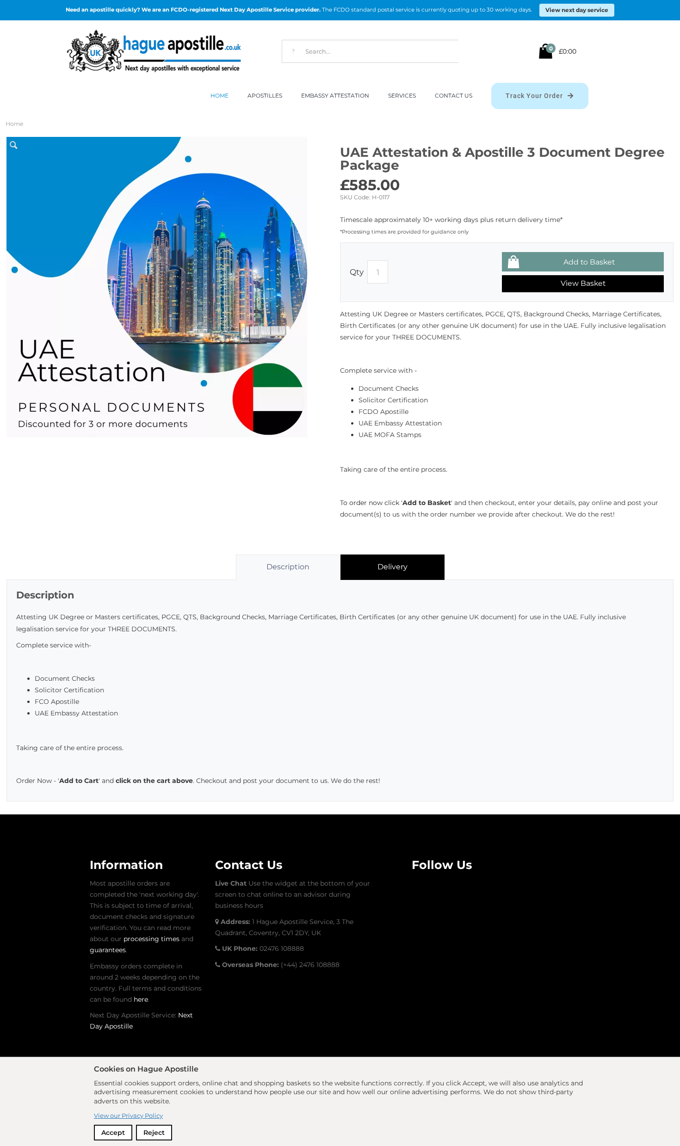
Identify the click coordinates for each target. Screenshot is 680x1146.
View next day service (576, 9)
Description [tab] (287, 566)
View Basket (583, 283)
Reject (154, 1132)
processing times (151, 939)
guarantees (108, 950)
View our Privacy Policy (128, 1115)
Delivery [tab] (392, 566)
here (141, 999)
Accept (113, 1132)
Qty (357, 272)
